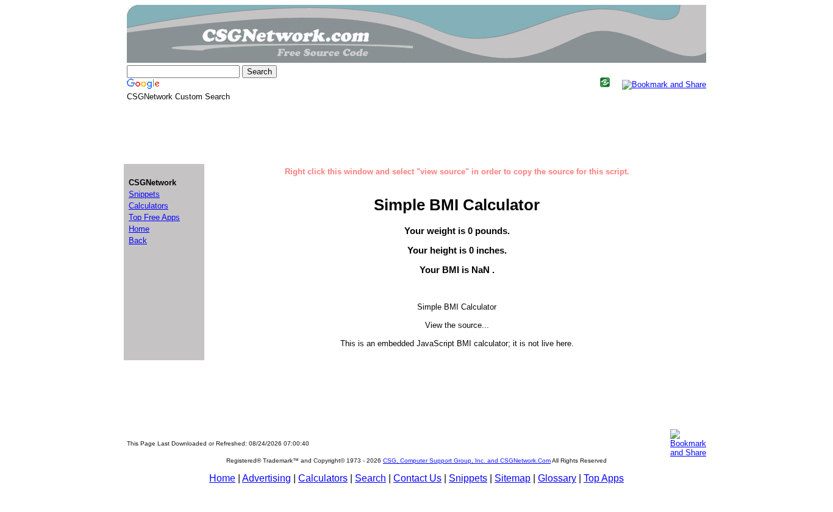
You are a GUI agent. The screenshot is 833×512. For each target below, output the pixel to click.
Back (138, 240)
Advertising (266, 478)
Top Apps (604, 478)
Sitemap (513, 478)
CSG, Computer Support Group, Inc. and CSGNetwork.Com (467, 460)
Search (370, 478)
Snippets (468, 478)
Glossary (557, 478)
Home (222, 478)
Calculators (323, 478)
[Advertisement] (416, 131)
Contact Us (417, 478)
